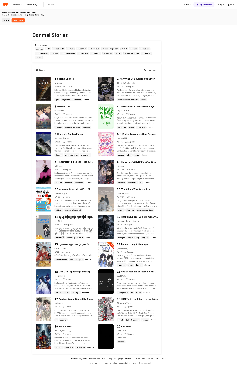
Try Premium (205, 4)
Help (134, 363)
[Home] (5, 4)
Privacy (98, 363)
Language (118, 359)
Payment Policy (110, 363)
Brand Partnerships (144, 359)
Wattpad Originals (79, 359)
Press (164, 359)
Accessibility (124, 363)
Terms (90, 363)
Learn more (18, 20)
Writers (128, 359)
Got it (6, 20)
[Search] (46, 4)
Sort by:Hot (150, 70)
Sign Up (230, 4)
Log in (221, 4)
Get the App (107, 359)
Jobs (157, 359)
